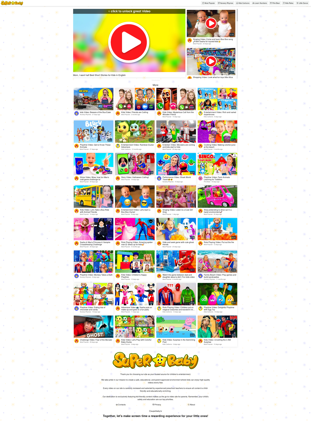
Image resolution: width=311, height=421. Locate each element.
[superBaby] (93, 3)
